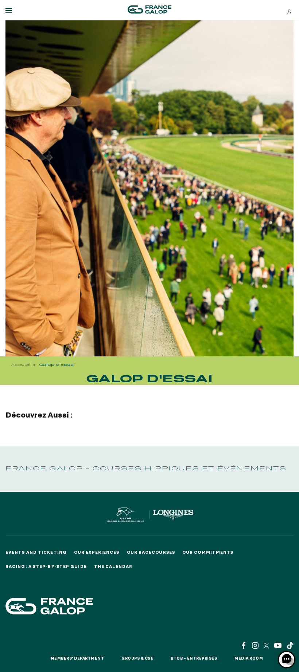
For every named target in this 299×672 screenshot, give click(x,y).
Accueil (20, 365)
